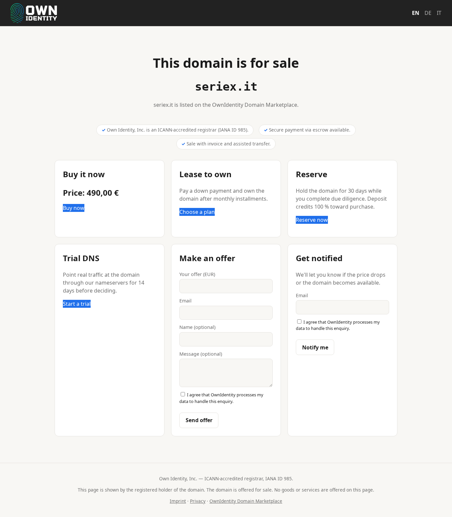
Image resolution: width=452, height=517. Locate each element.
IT (439, 13)
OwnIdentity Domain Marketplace (245, 501)
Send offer (199, 420)
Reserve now (312, 219)
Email (185, 301)
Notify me (315, 347)
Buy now (73, 208)
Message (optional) (200, 354)
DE (428, 13)
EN (415, 13)
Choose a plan (197, 212)
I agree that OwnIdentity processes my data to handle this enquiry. (221, 398)
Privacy (197, 501)
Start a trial (77, 303)
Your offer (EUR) (197, 274)
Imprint (178, 501)
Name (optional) (197, 327)
